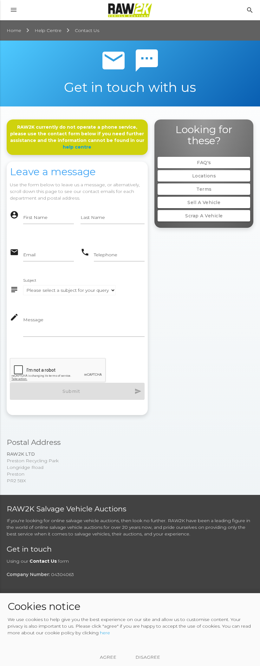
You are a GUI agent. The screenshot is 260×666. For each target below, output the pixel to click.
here (105, 633)
